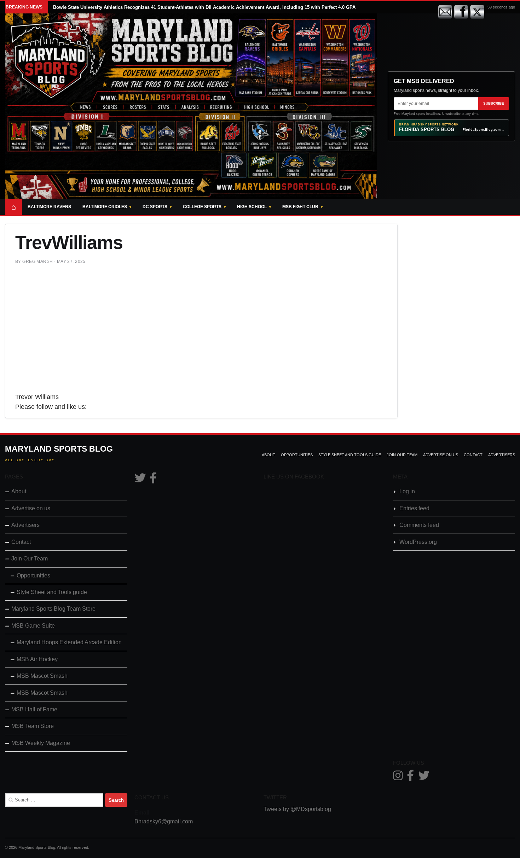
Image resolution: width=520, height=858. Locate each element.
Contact (473, 455)
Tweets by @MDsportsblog (297, 809)
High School (252, 206)
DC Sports (155, 206)
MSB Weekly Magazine (40, 743)
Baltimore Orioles (104, 206)
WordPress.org (418, 542)
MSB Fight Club (300, 206)
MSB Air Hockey (37, 659)
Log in (407, 491)
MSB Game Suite (33, 626)
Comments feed (419, 525)
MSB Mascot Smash (42, 676)
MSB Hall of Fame (34, 709)
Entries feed (414, 508)
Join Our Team (402, 455)
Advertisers (501, 455)
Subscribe (493, 103)
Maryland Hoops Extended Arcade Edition (69, 642)
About (268, 455)
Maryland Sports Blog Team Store (53, 609)
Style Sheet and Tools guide (349, 455)
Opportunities (297, 455)
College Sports (202, 206)
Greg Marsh (37, 261)
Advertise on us (440, 455)
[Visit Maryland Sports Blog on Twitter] (140, 480)
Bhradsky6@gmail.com (163, 821)
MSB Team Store (32, 726)
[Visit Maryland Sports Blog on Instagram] (398, 778)
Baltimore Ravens (49, 206)
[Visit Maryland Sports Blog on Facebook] (153, 480)
